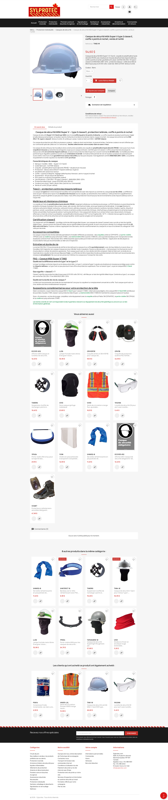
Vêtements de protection (38, 768)
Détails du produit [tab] (55, 127)
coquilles (100, 235)
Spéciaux (33, 789)
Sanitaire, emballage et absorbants (41, 784)
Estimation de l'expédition (111, 105)
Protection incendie (42, 23)
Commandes (89, 756)
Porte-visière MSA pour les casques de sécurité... (70, 643)
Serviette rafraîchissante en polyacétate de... (97, 458)
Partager (94, 97)
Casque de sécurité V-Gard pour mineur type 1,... (124, 592)
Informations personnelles (94, 754)
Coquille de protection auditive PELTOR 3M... (123, 355)
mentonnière (76, 237)
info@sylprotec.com (120, 768)
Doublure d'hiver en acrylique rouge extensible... (121, 644)
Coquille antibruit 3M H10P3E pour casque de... (97, 355)
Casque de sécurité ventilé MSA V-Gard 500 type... (97, 706)
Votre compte (91, 747)
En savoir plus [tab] (40, 127)
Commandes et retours (132, 23)
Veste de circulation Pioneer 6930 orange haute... (68, 706)
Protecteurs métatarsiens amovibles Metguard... (41, 509)
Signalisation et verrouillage (82, 23)
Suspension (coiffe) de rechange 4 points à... (40, 406)
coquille (89, 296)
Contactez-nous (63, 758)
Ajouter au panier (104, 80)
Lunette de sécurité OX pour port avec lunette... (125, 406)
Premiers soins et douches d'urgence (67, 23)
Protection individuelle (53, 23)
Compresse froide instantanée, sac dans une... (43, 706)
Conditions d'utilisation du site (68, 765)
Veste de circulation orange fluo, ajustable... (97, 406)
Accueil (34, 23)
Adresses (88, 761)
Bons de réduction (91, 763)
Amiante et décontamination (118, 23)
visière (47, 237)
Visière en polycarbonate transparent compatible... (68, 458)
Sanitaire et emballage (94, 23)
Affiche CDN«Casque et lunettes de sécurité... (40, 355)
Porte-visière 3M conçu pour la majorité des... (42, 458)
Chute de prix (34, 754)
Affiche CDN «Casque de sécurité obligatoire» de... (124, 458)
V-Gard (129, 266)
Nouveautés (34, 779)
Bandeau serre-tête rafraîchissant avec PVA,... (69, 592)
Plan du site (61, 786)
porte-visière (126, 235)
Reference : (89, 44)
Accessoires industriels (105, 23)
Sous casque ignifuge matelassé (67, 406)
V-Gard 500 (122, 291)
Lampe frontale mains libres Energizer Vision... (69, 355)
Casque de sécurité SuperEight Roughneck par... (95, 644)
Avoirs (87, 758)
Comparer (111, 91)
